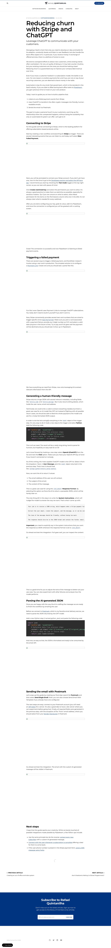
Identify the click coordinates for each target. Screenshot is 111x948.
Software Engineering (39, 8)
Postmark (45, 611)
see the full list (48, 320)
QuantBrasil (52, 8)
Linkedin (57, 940)
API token (32, 707)
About (77, 8)
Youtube (61, 940)
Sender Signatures (50, 714)
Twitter (53, 940)
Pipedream (78, 87)
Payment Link (33, 266)
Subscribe (100, 3)
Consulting (69, 8)
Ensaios (61, 8)
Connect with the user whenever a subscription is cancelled (50, 842)
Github (50, 940)
